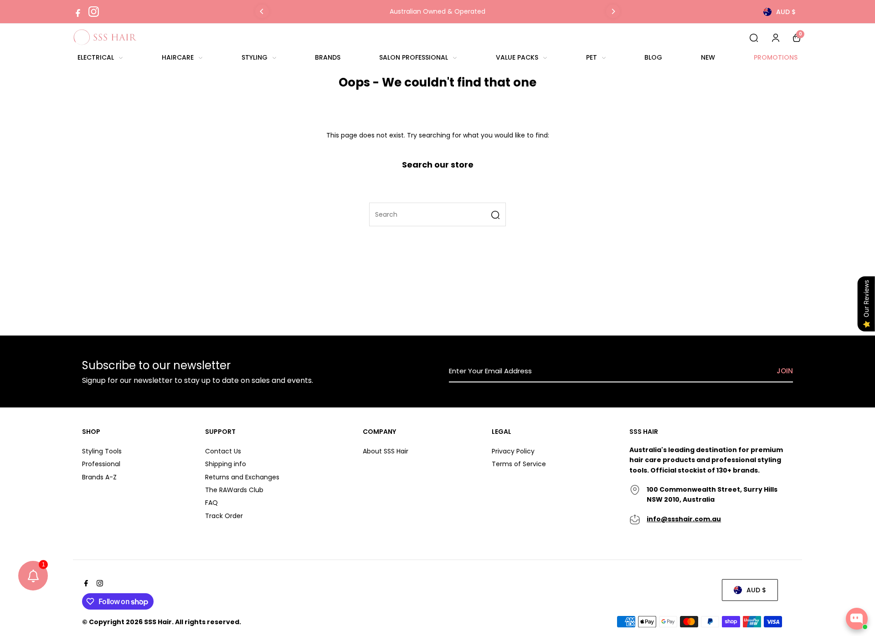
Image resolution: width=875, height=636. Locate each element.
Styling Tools (102, 451)
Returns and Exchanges (242, 477)
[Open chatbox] (857, 619)
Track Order (224, 515)
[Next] (613, 11)
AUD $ (786, 11)
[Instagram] (93, 11)
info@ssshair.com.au (684, 519)
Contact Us (223, 451)
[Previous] (262, 11)
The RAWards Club (234, 489)
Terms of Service (519, 463)
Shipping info (225, 463)
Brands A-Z (99, 477)
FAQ (211, 502)
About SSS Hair (385, 451)
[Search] (754, 37)
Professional (101, 463)
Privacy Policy (513, 451)
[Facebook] (78, 12)
